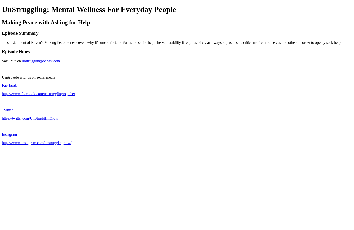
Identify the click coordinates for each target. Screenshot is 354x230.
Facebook (9, 85)
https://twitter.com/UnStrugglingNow (30, 118)
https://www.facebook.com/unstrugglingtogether (38, 94)
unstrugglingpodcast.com (41, 61)
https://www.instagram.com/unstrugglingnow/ (36, 143)
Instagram (9, 135)
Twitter (7, 110)
